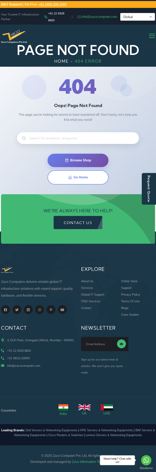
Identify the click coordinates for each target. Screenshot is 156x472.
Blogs (125, 308)
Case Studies (130, 314)
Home (61, 61)
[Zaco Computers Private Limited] (14, 36)
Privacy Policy (130, 294)
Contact (86, 308)
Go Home (81, 177)
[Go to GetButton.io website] (146, 468)
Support (126, 288)
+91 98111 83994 (18, 358)
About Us (87, 281)
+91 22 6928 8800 (56, 17)
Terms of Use (130, 301)
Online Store (129, 281)
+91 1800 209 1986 (53, 4)
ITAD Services (90, 301)
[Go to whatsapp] (146, 460)
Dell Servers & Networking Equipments (51, 430)
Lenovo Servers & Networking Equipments (114, 435)
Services (87, 288)
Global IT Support (92, 294)
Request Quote (149, 188)
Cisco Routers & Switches (65, 435)
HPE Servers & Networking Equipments (106, 430)
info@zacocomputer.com (99, 16)
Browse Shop (80, 160)
